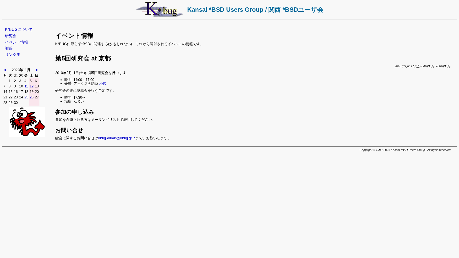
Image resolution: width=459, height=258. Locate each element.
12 (31, 86)
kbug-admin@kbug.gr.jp (116, 138)
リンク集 (12, 55)
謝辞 (9, 48)
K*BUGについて (19, 29)
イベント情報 (16, 42)
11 (26, 86)
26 (31, 97)
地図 (103, 83)
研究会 (10, 36)
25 (26, 97)
